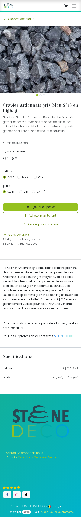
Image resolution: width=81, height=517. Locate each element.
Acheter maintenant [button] (42, 215)
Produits (11, 457)
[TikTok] (26, 494)
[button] (4, 59)
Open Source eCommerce (57, 511)
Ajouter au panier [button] (43, 207)
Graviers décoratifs (20, 19)
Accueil (11, 453)
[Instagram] (17, 494)
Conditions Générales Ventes (38, 457)
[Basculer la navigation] (74, 6)
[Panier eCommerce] (66, 6)
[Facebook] (7, 494)
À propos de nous (30, 453)
